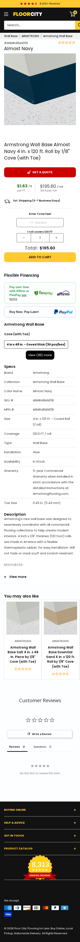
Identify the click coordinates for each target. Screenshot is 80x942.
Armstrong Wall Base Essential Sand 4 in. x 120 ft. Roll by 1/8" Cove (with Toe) (60, 657)
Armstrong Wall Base (58, 36)
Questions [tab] (39, 746)
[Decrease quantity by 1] (24, 237)
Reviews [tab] (14, 746)
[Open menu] (6, 14)
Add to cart (40, 257)
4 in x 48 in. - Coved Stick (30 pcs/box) (36, 344)
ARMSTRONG (30, 36)
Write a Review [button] (41, 734)
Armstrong (23, 641)
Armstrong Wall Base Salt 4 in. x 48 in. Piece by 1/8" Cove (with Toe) (23, 654)
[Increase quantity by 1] (56, 237)
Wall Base (11, 36)
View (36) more (40, 355)
